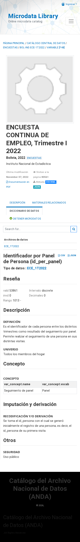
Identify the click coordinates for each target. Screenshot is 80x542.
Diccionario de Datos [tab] (24, 210)
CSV (62, 255)
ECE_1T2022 (11, 246)
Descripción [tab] (17, 202)
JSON (73, 255)
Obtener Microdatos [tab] (26, 218)
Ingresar (70, 4)
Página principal (14, 43)
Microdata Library (33, 16)
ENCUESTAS (10, 47)
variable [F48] (56, 47)
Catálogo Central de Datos (46, 43)
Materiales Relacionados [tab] (49, 202)
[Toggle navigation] (71, 21)
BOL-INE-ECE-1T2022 (32, 47)
